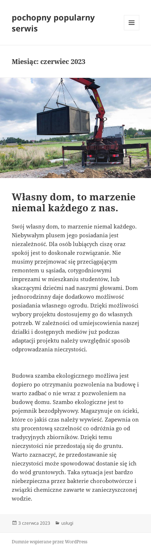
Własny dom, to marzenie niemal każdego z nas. (74, 202)
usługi (67, 523)
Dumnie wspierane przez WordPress (49, 542)
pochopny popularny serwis (53, 23)
